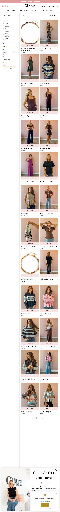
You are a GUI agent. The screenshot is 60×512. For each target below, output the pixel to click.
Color (5, 49)
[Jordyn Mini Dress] (30, 68)
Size (4, 46)
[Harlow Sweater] (49, 298)
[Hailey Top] (30, 198)
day (6, 28)
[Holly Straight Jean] (49, 263)
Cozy (6, 25)
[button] (42, 6)
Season (5, 52)
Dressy (6, 30)
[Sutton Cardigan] (49, 396)
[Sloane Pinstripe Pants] (49, 331)
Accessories (6, 59)
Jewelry (5, 62)
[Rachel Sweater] (30, 396)
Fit (3, 43)
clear (14, 52)
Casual (6, 23)
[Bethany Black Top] (49, 166)
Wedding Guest (8, 35)
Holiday (6, 33)
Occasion (6, 21)
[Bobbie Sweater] (30, 133)
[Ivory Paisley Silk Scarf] (30, 231)
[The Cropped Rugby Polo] (30, 331)
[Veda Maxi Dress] (49, 33)
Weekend (7, 36)
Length (5, 56)
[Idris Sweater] (30, 298)
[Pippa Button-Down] (49, 363)
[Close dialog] (56, 470)
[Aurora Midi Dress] (30, 166)
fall (6, 54)
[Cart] (57, 6)
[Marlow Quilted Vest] (30, 363)
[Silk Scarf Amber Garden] (49, 231)
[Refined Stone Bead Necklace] (30, 263)
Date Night (7, 26)
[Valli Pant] (49, 100)
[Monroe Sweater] (49, 68)
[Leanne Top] (30, 100)
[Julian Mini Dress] (49, 133)
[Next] (46, 418)
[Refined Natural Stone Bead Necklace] (30, 33)
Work (6, 40)
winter (6, 38)
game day (7, 31)
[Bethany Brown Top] (49, 198)
